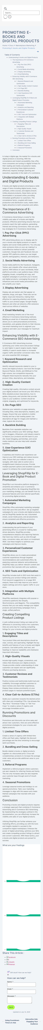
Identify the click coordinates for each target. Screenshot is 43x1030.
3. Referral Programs (23, 145)
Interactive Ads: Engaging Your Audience (32, 1021)
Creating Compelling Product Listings (24, 121)
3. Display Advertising (23, 71)
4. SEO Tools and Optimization (26, 114)
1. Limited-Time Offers (23, 140)
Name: (10, 982)
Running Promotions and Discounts (23, 138)
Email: (10, 989)
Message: (11, 996)
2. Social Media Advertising (25, 69)
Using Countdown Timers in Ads (12, 1021)
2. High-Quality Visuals (23, 128)
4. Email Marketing (22, 74)
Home (4, 45)
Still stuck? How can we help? (20, 972)
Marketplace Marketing (25, 45)
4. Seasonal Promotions (24, 148)
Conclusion (16, 150)
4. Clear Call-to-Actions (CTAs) (26, 136)
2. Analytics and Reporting (25, 107)
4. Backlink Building (22, 90)
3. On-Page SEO (21, 88)
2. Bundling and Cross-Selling (26, 143)
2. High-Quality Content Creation (27, 86)
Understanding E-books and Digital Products (23, 57)
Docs (11, 45)
